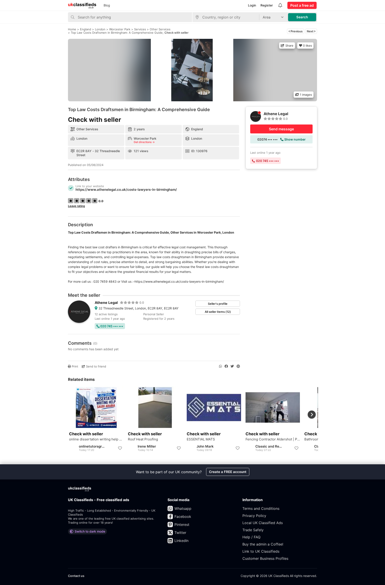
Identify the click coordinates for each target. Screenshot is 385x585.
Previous (296, 31)
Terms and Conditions (260, 508)
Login (252, 5)
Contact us (76, 576)
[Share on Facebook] (226, 366)
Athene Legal (106, 303)
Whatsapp (182, 508)
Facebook (182, 516)
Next (310, 31)
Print (74, 366)
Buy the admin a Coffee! (262, 544)
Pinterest (181, 524)
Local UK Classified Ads (262, 523)
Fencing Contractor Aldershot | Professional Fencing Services (273, 439)
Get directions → (144, 142)
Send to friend (95, 366)
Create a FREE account (227, 472)
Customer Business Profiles (265, 558)
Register (266, 5)
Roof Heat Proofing (143, 439)
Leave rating (76, 206)
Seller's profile (217, 303)
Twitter (180, 532)
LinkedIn (181, 540)
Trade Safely (253, 530)
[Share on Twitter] (232, 366)
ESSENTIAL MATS (201, 439)
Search (302, 17)
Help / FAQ (251, 537)
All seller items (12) (218, 311)
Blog (107, 5)
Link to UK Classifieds (260, 551)
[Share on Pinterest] (238, 366)
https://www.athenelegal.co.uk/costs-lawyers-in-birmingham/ (126, 189)
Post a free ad (302, 5)
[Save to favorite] (119, 448)
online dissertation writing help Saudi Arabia (96, 439)
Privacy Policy (254, 515)
